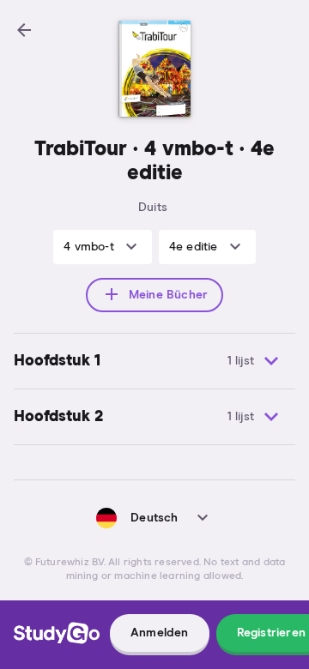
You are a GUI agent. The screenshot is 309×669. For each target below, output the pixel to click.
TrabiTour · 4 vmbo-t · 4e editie (154, 161)
